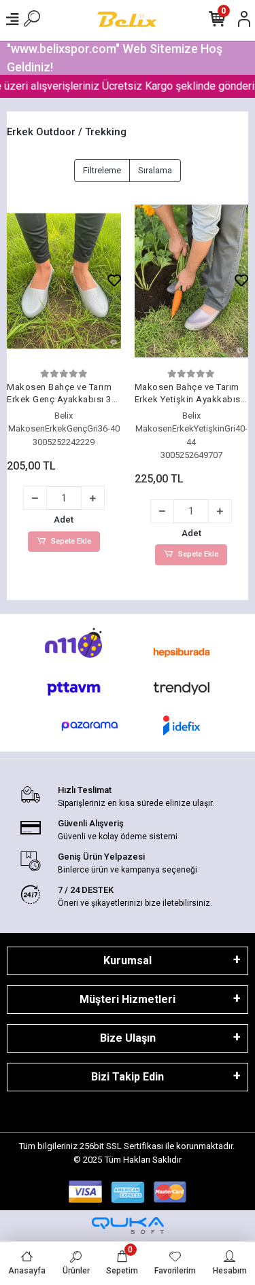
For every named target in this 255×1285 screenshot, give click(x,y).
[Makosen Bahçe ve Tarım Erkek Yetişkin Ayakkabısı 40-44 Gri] (192, 281)
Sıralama (155, 170)
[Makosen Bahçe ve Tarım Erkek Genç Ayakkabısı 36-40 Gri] (64, 281)
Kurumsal (127, 960)
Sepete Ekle (71, 541)
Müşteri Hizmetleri (127, 999)
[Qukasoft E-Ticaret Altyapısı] (128, 1225)
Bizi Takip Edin (127, 1076)
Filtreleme (102, 170)
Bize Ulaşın (128, 1038)
